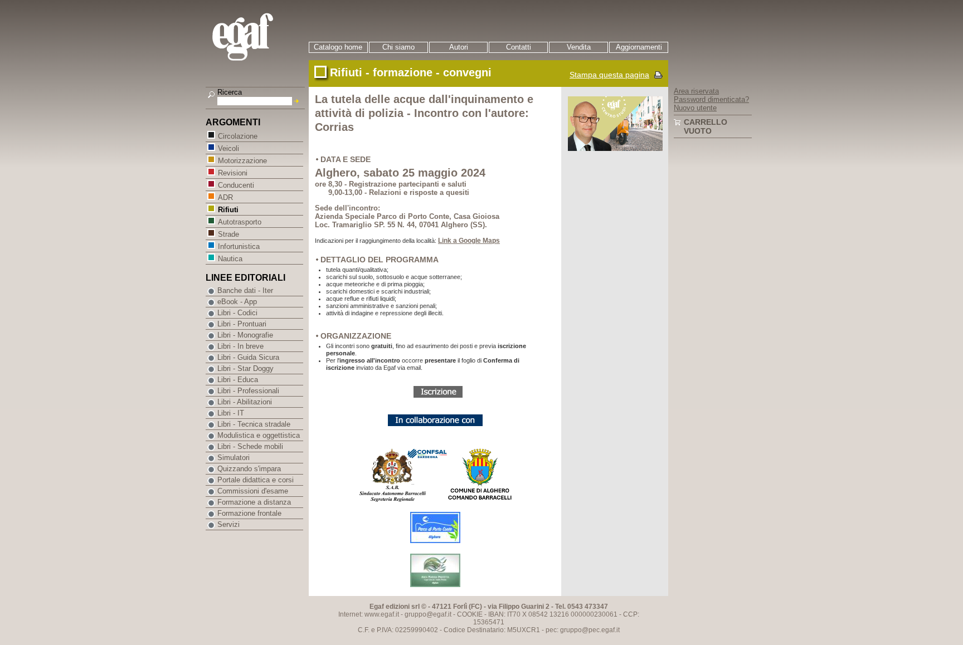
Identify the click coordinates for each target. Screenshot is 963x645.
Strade (228, 234)
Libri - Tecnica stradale (253, 424)
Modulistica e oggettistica (258, 435)
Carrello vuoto (705, 126)
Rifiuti (228, 210)
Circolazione (237, 136)
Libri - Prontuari (241, 324)
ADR (225, 197)
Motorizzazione (242, 161)
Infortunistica (239, 246)
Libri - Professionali (248, 391)
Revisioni (232, 173)
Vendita (579, 47)
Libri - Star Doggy (245, 368)
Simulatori (233, 457)
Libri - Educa (237, 379)
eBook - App (237, 301)
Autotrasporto (239, 222)
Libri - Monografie (245, 335)
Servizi (228, 524)
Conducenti (236, 185)
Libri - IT (230, 413)
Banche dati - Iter (245, 290)
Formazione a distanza (254, 502)
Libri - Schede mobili (250, 446)
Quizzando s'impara (249, 469)
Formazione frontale (249, 513)
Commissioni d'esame (252, 491)
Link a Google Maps (469, 241)
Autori (458, 47)
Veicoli (228, 148)
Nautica (230, 259)
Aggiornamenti (639, 47)
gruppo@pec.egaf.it (590, 630)
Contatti (518, 47)
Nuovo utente (695, 108)
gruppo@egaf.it (428, 614)
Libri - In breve (240, 346)
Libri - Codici (237, 313)
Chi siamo (398, 47)
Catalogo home (338, 47)
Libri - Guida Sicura (248, 357)
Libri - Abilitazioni (244, 402)
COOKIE (470, 614)
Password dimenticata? (711, 99)
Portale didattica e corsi (255, 480)
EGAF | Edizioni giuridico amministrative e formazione (257, 38)
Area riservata (696, 91)
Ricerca (229, 92)
